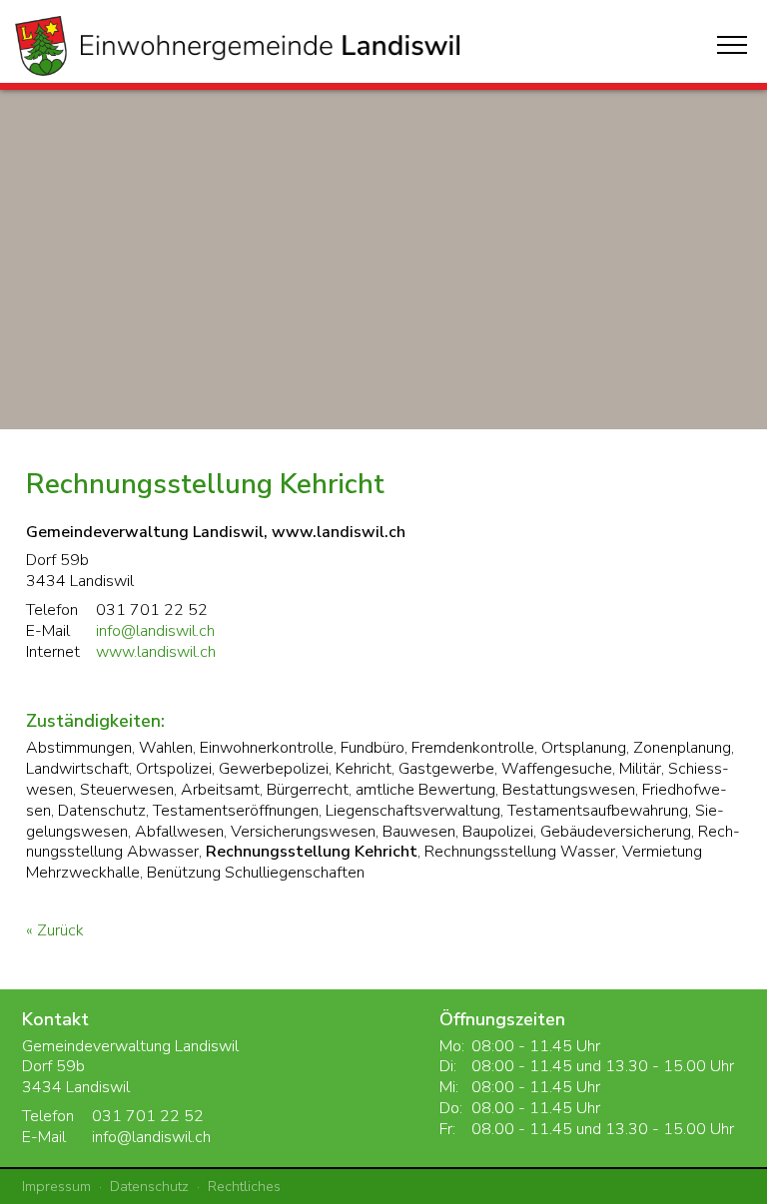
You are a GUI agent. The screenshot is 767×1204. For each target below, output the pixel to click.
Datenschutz (149, 1186)
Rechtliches (244, 1186)
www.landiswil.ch (156, 652)
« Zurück (55, 930)
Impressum (56, 1186)
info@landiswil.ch (155, 631)
